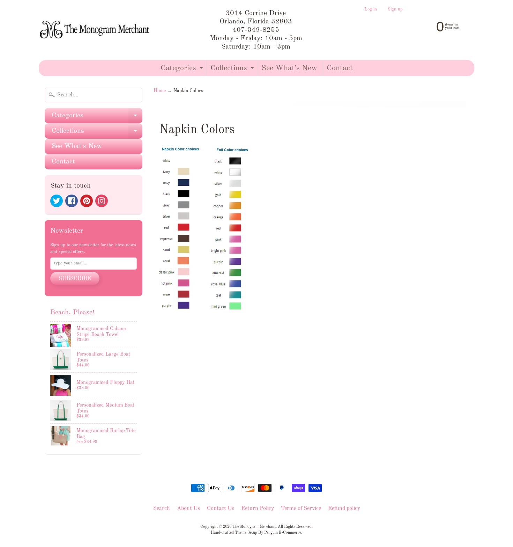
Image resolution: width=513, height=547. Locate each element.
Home (160, 91)
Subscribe (75, 279)
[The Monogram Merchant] (96, 30)
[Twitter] (56, 201)
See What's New (289, 68)
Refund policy (344, 508)
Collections (233, 70)
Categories (183, 70)
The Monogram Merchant (254, 527)
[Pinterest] (86, 201)
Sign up (395, 9)
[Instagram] (101, 201)
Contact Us (220, 508)
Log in (370, 9)
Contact (340, 68)
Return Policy (257, 508)
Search (161, 508)
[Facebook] (71, 201)
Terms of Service (301, 508)
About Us (188, 508)
